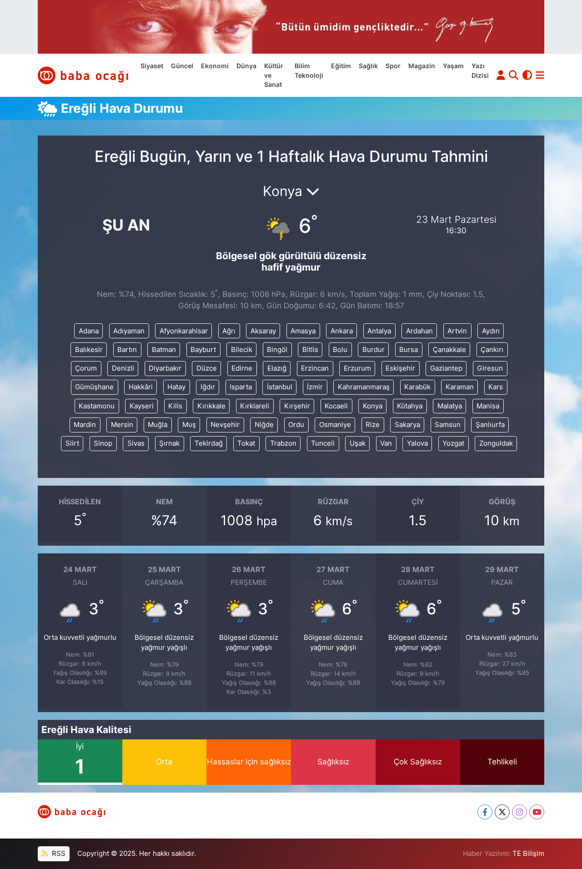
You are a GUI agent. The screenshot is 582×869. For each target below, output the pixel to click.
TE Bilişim (528, 853)
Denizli (123, 368)
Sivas (136, 443)
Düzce (206, 368)
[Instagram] (519, 811)
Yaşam (453, 66)
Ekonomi (215, 66)
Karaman (460, 387)
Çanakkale (449, 350)
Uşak (358, 443)
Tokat (246, 443)
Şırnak (169, 443)
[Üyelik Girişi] (501, 75)
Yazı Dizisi (480, 70)
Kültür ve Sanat (273, 75)
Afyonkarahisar (184, 331)
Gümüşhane (94, 387)
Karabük (417, 387)
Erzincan (315, 368)
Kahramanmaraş (364, 387)
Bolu (340, 350)
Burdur (373, 350)
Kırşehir (297, 406)
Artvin (457, 331)
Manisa (488, 406)
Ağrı (229, 331)
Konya (372, 406)
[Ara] (513, 75)
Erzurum (357, 368)
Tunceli (323, 443)
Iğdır (208, 387)
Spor (393, 66)
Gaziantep (446, 368)
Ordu (296, 425)
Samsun (448, 425)
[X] (502, 811)
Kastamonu (97, 406)
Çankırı (492, 350)
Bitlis (310, 350)
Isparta (241, 387)
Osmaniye (335, 425)
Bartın (127, 350)
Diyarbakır (165, 368)
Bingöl (277, 350)
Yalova (417, 443)
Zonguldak (496, 443)
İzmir (315, 387)
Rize (373, 425)
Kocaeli (336, 406)
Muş (189, 425)
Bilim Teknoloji (309, 70)
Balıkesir (89, 350)
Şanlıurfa (490, 425)
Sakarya (407, 425)
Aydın (491, 331)
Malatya (449, 406)
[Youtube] (536, 811)
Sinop (103, 443)
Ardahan (419, 331)
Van (386, 443)
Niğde (264, 425)
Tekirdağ (209, 443)
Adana (89, 331)
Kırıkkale (211, 406)
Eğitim (341, 66)
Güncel (182, 66)
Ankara (342, 331)
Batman (164, 350)
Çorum (86, 368)
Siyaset (151, 66)
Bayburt (203, 350)
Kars (495, 387)
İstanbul (279, 387)
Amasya (303, 331)
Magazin (421, 66)
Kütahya (409, 406)
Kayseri (142, 406)
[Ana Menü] (540, 75)
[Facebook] (484, 811)
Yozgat (453, 443)
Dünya (246, 66)
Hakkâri (141, 387)
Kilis (175, 406)
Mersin (122, 425)
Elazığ (276, 368)
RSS (57, 853)
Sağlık (368, 66)
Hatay (176, 387)
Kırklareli (254, 406)
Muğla (157, 425)
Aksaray (263, 331)
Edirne (241, 368)
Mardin (85, 425)
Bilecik (241, 350)
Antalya (379, 331)
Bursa (408, 350)
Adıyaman (129, 331)
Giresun (490, 368)
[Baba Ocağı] (83, 75)
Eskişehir (400, 368)
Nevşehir (225, 425)
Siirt (72, 443)
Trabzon (283, 443)
